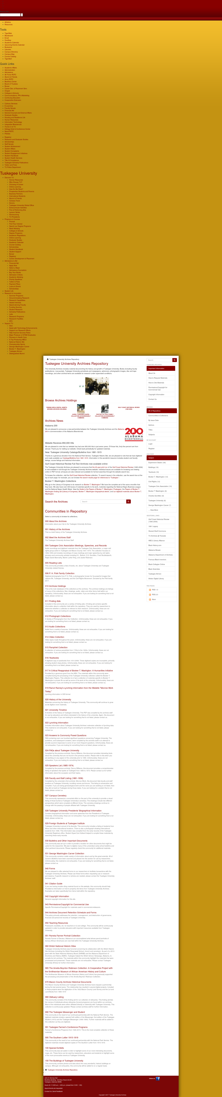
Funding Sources (15, 307)
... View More (153, 510)
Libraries (8, 49)
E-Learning (9, 106)
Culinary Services (11, 103)
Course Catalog (10, 56)
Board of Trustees (11, 84)
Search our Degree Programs (20, 226)
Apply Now (13, 265)
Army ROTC (9, 79)
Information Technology (13, 122)
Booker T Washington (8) (157, 491)
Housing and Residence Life (15, 117)
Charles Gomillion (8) (156, 496)
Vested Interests (15, 302)
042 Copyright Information (57, 896)
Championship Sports (17, 344)
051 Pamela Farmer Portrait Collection (62, 935)
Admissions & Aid (11, 261)
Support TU (9, 323)
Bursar (7, 86)
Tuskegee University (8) (157, 500)
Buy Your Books (15, 272)
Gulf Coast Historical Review (123, 467)
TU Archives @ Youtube (157, 536)
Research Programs (16, 316)
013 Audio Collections (55, 626)
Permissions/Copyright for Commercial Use (157, 388)
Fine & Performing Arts (17, 210)
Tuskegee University (18, 173)
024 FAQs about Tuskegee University (62, 750)
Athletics (8, 22)
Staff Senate (9, 144)
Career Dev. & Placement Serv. (16, 88)
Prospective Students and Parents (21, 191)
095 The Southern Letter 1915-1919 (61, 1037)
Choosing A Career (16, 184)
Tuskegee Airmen (15, 351)
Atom (154, 599)
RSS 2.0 (155, 594)
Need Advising (14, 228)
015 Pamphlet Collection (56, 647)
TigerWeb (8, 17)
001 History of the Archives (57, 529)
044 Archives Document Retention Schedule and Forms (70, 912)
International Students (17, 196)
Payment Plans (14, 284)
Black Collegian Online (156, 564)
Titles (150, 430)
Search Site (4, 11)
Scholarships (9, 142)
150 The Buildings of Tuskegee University (64, 1060)
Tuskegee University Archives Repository (62, 1070)
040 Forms (50, 868)
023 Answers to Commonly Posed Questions (65, 735)
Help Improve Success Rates (19, 332)
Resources (8, 24)
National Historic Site (16, 342)
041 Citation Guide (53, 883)
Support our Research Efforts (20, 330)
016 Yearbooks (52, 657)
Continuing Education (12, 98)
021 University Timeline (56, 709)
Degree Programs (15, 233)
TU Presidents (14, 217)
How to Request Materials (157, 378)
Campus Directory (11, 52)
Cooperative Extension (13, 100)
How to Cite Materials (156, 382)
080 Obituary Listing (54, 996)
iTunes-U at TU (10, 126)
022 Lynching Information (56, 722)
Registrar (8, 137)
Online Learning (15, 187)
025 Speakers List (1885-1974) (59, 765)
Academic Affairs (11, 67)
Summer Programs (16, 295)
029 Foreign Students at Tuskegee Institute (65, 823)
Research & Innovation (13, 293)
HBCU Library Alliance (156, 540)
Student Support (15, 251)
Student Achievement (12, 146)
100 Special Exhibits (54, 1047)
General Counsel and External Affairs (18, 113)
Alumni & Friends (11, 77)
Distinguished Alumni (17, 353)
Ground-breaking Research (19, 298)
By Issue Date (153, 420)
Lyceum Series (14, 212)
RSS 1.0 (155, 589)
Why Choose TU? (15, 182)
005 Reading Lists (53, 562)
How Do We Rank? (16, 189)
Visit (6, 6)
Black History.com (154, 545)
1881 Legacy (153, 526)
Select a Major (14, 268)
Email (7, 38)
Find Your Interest (15, 224)
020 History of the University (58, 699)
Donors (12, 203)
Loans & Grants (15, 286)
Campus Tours (14, 200)
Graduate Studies (11, 115)
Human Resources (11, 120)
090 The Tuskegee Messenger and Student (65, 1011)
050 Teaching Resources (56, 922)
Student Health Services (13, 158)
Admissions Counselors (17, 270)
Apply (7, 1)
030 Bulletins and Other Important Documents (66, 840)
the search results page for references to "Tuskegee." (99, 477)
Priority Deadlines (15, 279)
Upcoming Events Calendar (15, 45)
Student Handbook (11, 155)
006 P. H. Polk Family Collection (59, 573)
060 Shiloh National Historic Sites (60, 945)
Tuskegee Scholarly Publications (16, 162)
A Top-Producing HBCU (17, 339)
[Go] (174, 360)
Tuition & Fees (14, 282)
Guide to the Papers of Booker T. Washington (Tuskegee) (100, 489)
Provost (12, 221)
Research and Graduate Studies (16, 139)
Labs (11, 314)
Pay (6, 8)
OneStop (8, 40)
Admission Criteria (16, 275)
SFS (10, 321)
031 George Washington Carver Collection (64, 853)
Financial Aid (9, 110)
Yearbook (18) (153, 472)
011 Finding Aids (53, 600)
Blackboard (9, 35)
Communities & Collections (158, 415)
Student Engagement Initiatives (16, 153)
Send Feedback (58, 1091)
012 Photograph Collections (58, 615)
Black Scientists (154, 569)
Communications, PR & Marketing (17, 95)
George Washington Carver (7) (159, 505)
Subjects (151, 434)
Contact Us (152, 399)
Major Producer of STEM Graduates (22, 335)
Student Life (9, 291)
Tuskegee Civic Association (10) (160, 486)
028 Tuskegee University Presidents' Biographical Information (73, 810)
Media (7, 20)
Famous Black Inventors (157, 559)
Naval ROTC (9, 131)
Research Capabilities (17, 300)
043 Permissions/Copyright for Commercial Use (67, 904)
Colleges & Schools (12, 93)
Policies (7, 133)
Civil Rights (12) (154, 481)
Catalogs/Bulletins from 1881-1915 (75, 458)
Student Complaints (12, 151)
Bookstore (8, 47)
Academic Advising (16, 277)
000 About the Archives (56, 521)
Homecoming (14, 214)
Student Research (15, 309)
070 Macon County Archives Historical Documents (68, 981)
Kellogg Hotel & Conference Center (17, 129)
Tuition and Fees (11, 165)
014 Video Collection (54, 636)
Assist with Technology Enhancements (23, 328)
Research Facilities (16, 319)
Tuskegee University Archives (117, 1095)
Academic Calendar (12, 42)
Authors (151, 425)
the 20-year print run (99, 467)
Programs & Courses (12, 219)
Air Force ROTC (10, 74)
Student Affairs (10, 148)
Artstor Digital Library (156, 578)
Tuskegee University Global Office (21, 205)
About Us (151, 373)
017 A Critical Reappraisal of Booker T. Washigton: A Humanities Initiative (79, 670)
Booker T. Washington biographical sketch (94, 491)
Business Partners (16, 194)
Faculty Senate (10, 108)
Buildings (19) (153, 467)
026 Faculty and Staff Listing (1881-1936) (64, 778)
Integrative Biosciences (13, 124)
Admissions (9, 72)
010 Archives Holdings (55, 585)
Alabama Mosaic (154, 550)
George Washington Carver (19, 346)
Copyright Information (156, 394)
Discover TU (9, 177)
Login (150, 444)
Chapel (7, 91)
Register (151, 448)
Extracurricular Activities (18, 207)
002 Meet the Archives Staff (58, 537)
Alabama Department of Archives (160, 555)
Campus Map (9, 54)
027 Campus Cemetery (55, 795)
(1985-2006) (158, 520)
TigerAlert (8, 59)
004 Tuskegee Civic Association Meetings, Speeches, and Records (76, 545)
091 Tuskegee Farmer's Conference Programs (66, 1026)
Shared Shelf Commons (157, 531)
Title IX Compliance (12, 160)
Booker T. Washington (17, 349)
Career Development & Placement (21, 258)
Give (6, 3)
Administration (10, 70)
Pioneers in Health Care (18, 337)
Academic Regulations (17, 235)
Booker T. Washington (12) (158, 477)
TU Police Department (13, 167)
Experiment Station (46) (157, 462)
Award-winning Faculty (17, 305)
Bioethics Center (11, 81)
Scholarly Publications (17, 312)
